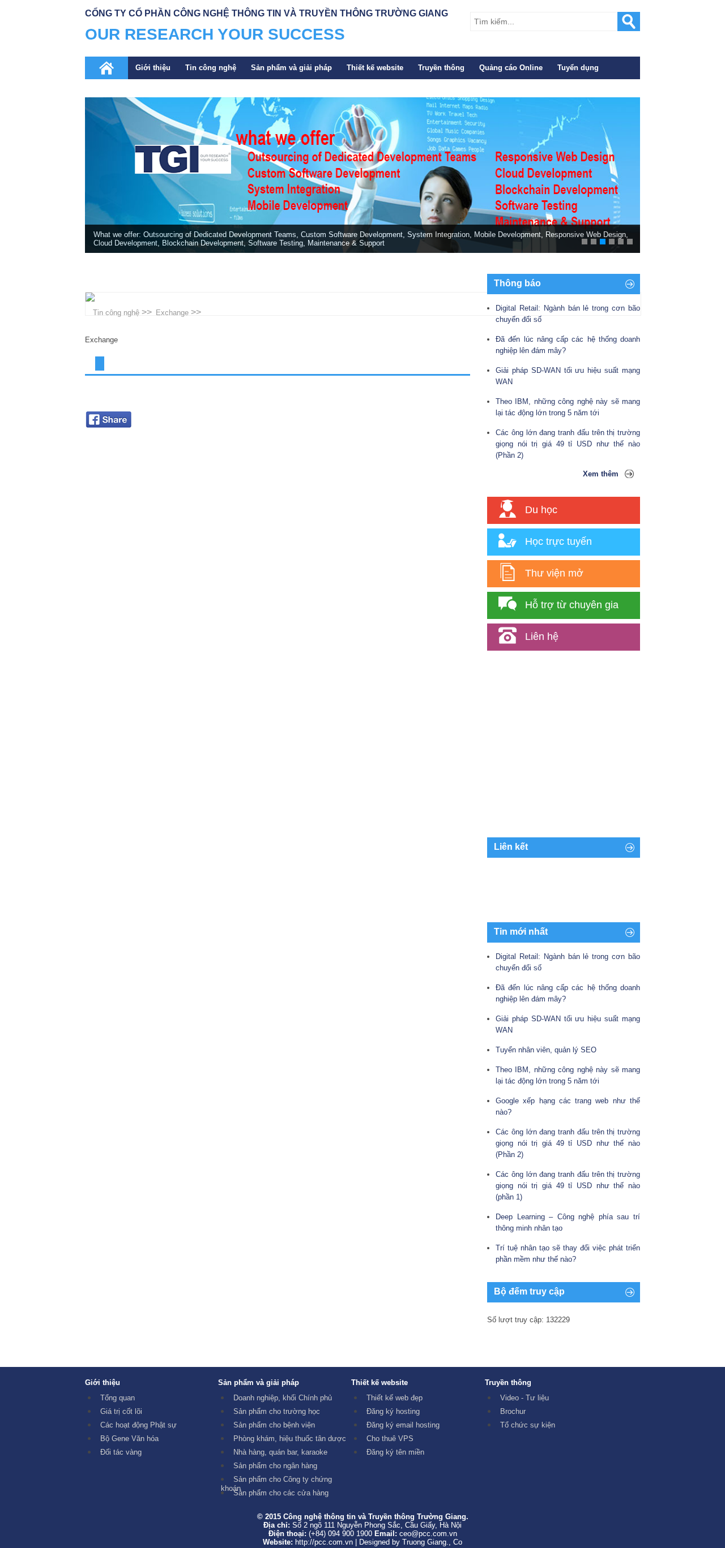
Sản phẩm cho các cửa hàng (281, 1493)
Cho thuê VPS (389, 1438)
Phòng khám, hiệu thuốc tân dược (289, 1438)
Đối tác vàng (121, 1452)
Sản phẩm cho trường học (276, 1411)
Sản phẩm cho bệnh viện (274, 1425)
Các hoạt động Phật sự (138, 1425)
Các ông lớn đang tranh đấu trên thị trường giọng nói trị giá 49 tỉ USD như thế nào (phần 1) (568, 1185)
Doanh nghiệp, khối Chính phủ (282, 1398)
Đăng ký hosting (393, 1411)
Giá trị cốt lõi (121, 1411)
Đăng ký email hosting (403, 1425)
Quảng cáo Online (511, 67)
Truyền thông (441, 67)
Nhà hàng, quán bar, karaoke (280, 1452)
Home (106, 68)
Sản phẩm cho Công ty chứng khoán (276, 1484)
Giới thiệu (152, 67)
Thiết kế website (375, 67)
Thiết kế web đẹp (394, 1398)
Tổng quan (117, 1398)
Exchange (172, 312)
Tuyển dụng (578, 67)
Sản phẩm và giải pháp (291, 67)
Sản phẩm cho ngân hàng (275, 1465)
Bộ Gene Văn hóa (129, 1438)
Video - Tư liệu (524, 1398)
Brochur (513, 1411)
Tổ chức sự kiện (527, 1425)
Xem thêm (601, 474)
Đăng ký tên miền (395, 1452)
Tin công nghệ (210, 67)
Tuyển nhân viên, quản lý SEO (546, 1050)
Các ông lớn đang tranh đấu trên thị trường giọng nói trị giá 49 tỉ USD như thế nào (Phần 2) (568, 443)
